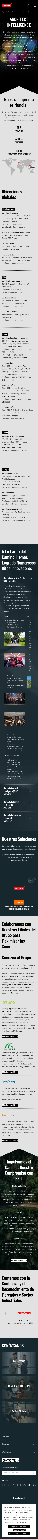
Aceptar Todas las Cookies (18, 1533)
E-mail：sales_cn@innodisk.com (15, 358)
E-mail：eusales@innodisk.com (14, 487)
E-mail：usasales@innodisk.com (14, 292)
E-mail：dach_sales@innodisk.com (16, 520)
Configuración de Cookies (18, 1527)
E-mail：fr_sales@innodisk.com (14, 504)
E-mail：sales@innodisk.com (13, 227)
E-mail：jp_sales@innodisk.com (14, 450)
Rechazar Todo (18, 1530)
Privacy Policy (21, 1522)
